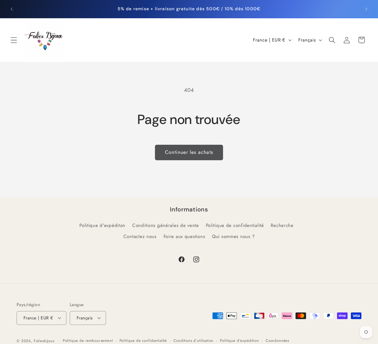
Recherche (282, 225)
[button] (14, 40)
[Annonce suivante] (366, 8)
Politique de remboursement (88, 340)
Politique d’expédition (239, 340)
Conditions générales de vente (165, 225)
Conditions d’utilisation (193, 340)
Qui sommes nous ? (233, 236)
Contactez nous (140, 236)
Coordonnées (277, 340)
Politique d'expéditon (102, 225)
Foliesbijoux (44, 340)
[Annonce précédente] (12, 8)
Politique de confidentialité (235, 225)
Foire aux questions (184, 236)
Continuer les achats (189, 152)
